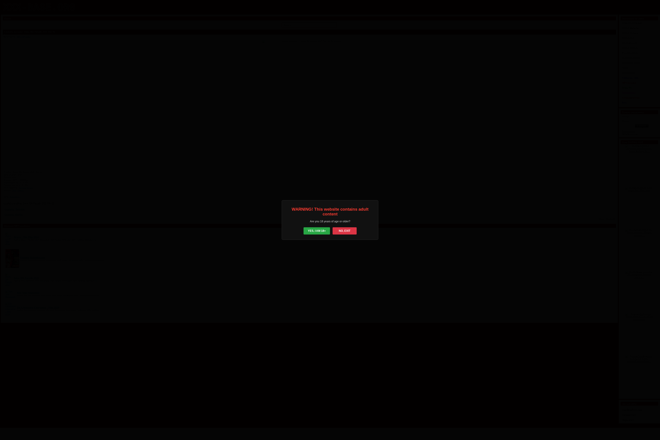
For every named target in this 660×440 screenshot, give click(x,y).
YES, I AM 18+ (317, 230)
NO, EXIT (344, 230)
